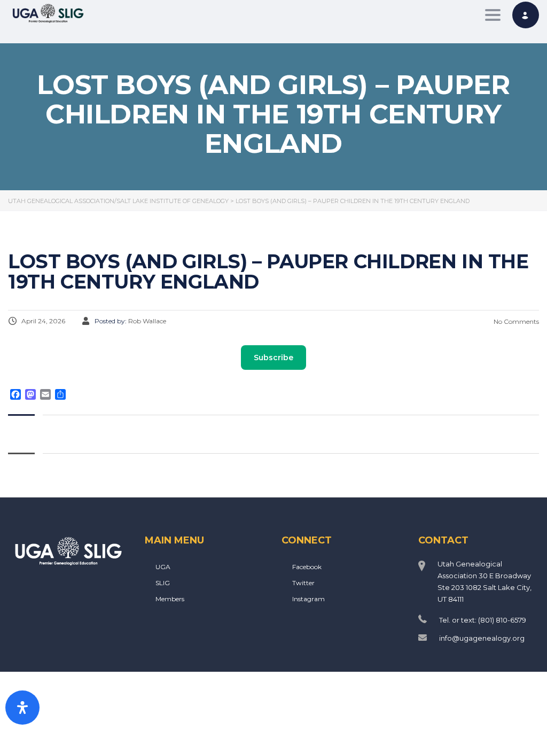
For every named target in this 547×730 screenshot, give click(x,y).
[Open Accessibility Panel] (22, 707)
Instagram (308, 599)
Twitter (303, 583)
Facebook (307, 567)
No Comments (515, 321)
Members (169, 599)
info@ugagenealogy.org (482, 638)
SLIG (162, 583)
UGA (162, 567)
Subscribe (273, 357)
